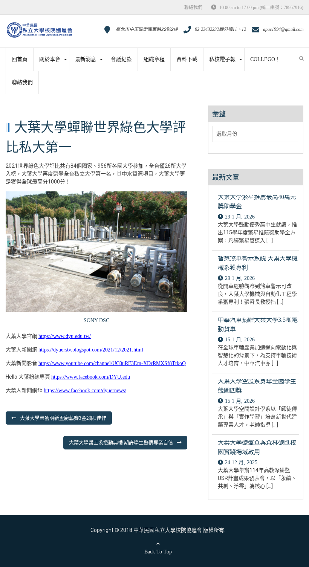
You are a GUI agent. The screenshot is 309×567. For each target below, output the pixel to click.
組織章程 (154, 59)
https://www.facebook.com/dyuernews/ (85, 390)
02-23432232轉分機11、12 (220, 29)
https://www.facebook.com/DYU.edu (90, 377)
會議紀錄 (121, 59)
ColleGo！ (265, 59)
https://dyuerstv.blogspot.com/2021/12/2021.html (90, 350)
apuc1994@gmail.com (283, 29)
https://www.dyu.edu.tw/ (64, 336)
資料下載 (186, 59)
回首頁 (20, 59)
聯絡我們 (193, 7)
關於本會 (49, 59)
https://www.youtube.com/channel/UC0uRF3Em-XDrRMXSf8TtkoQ (112, 363)
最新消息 (85, 59)
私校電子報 (222, 59)
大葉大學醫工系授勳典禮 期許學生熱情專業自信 (121, 442)
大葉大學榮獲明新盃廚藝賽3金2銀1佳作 (63, 418)
